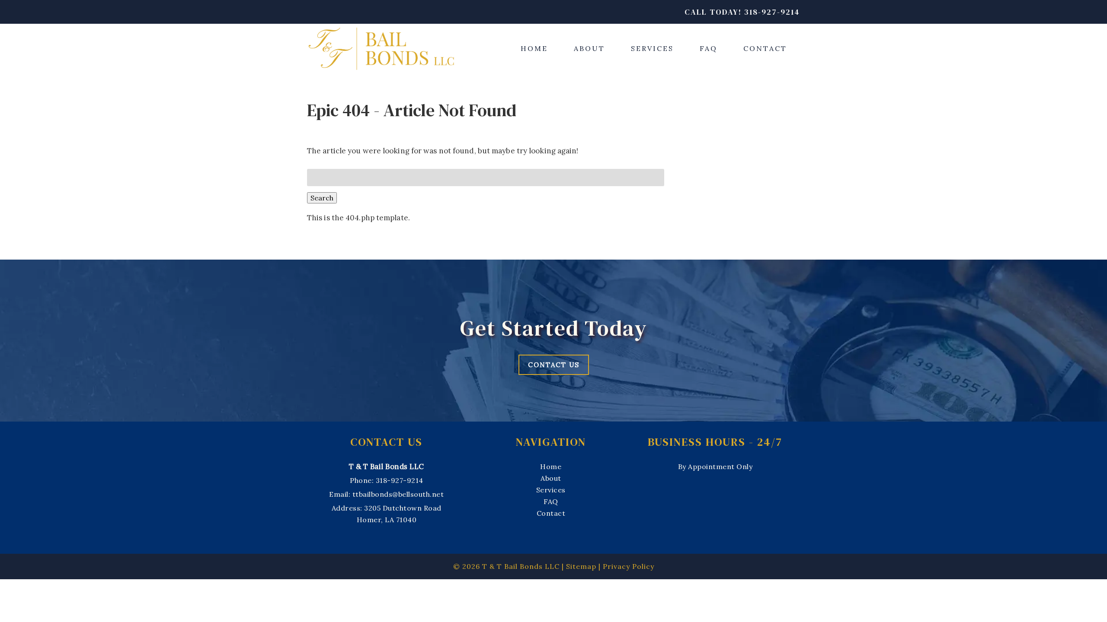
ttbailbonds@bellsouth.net (398, 494)
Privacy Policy (628, 566)
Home (534, 48)
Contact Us (553, 365)
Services (652, 48)
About (589, 48)
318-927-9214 (399, 480)
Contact (765, 48)
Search (321, 198)
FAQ (708, 48)
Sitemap (581, 566)
